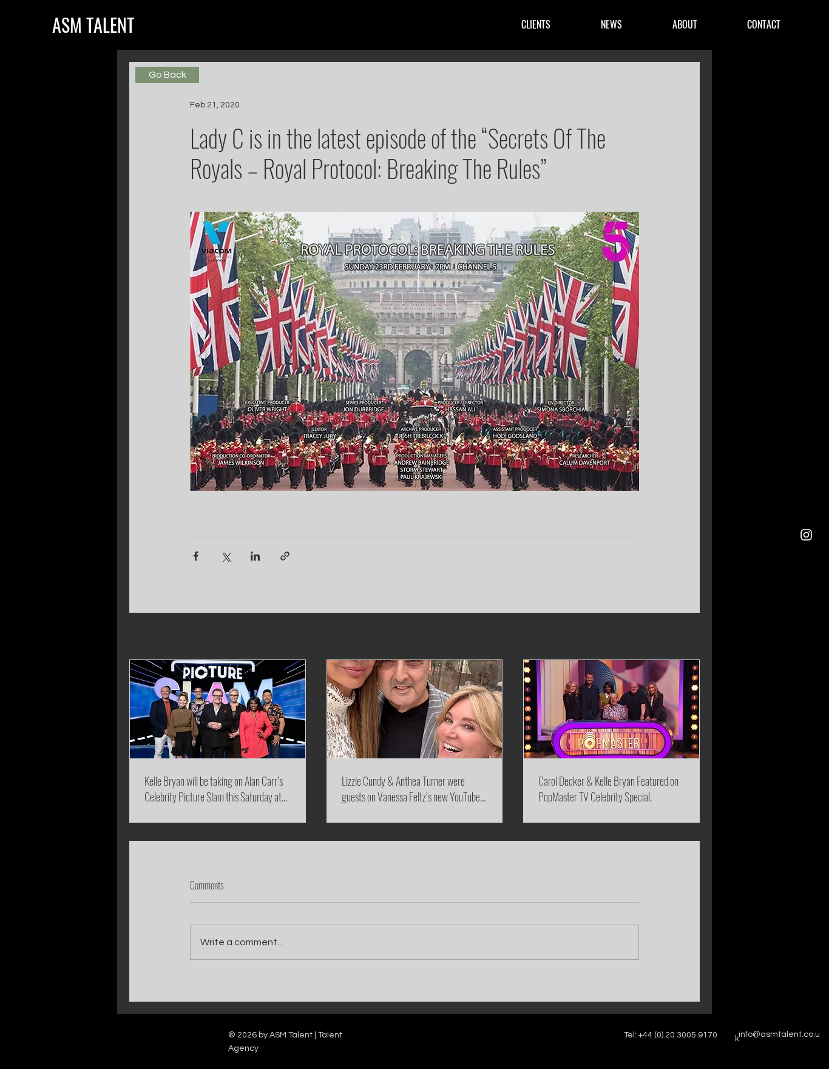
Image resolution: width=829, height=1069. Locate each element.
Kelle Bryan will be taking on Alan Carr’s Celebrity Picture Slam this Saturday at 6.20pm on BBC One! (213, 788)
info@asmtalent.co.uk (777, 1036)
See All (686, 637)
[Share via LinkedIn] (255, 556)
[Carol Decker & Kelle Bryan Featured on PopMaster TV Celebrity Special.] (611, 709)
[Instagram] (806, 534)
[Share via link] (285, 556)
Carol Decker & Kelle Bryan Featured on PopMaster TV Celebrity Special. (608, 788)
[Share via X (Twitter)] (225, 556)
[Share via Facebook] (195, 556)
